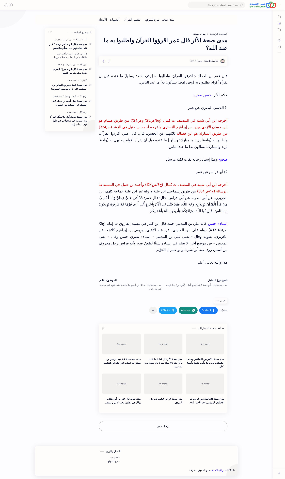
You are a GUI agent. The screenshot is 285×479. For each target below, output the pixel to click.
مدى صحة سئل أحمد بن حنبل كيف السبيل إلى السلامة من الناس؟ (69, 102)
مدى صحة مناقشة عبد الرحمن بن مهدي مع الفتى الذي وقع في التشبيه (122, 361)
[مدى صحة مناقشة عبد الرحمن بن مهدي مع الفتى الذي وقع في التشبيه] (121, 344)
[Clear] (191, 5)
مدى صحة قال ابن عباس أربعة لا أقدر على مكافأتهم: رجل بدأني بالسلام (68, 46)
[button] (208, 310)
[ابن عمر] (71, 64)
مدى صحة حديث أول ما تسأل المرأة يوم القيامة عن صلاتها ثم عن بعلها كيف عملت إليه (68, 120)
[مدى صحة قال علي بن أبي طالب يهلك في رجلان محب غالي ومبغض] (121, 384)
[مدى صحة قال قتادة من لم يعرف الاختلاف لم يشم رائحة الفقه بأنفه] (205, 384)
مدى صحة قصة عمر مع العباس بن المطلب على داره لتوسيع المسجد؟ (69, 86)
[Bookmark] (11, 4)
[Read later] (109, 61)
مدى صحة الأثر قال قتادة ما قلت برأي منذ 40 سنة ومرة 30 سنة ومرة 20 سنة (163, 363)
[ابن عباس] (67, 39)
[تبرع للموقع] (152, 20)
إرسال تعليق (163, 426)
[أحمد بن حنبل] (69, 96)
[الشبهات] (114, 20)
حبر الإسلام (220, 470)
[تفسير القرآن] (132, 20)
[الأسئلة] (102, 20)
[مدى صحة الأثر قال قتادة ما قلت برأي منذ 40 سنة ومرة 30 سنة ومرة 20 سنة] (163, 344)
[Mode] (5, 4)
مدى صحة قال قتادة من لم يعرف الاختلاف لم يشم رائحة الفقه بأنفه (207, 400)
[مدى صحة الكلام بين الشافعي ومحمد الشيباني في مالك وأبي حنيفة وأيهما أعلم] (205, 344)
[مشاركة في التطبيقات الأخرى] (153, 310)
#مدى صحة (220, 300)
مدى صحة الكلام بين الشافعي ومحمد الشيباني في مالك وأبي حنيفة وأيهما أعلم (205, 363)
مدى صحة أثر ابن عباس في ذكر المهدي (166, 400)
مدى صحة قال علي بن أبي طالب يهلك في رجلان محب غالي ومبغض (123, 400)
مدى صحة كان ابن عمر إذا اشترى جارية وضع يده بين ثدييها (70, 71)
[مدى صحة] (168, 20)
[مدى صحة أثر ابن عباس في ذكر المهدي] (163, 384)
